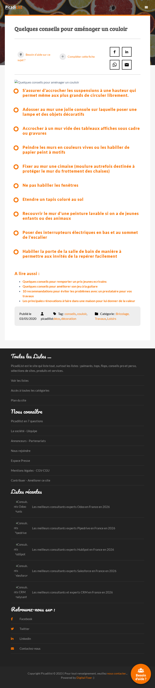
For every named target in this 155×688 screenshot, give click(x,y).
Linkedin (25, 638)
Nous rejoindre (20, 450)
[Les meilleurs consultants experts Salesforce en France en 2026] (21, 571)
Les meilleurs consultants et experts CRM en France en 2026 (72, 592)
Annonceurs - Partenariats (28, 441)
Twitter (24, 629)
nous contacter (116, 673)
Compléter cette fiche (81, 56)
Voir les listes (20, 380)
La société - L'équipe (24, 431)
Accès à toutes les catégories (30, 390)
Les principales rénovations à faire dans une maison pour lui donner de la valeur (79, 301)
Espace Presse (20, 460)
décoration (68, 318)
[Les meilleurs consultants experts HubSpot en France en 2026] (21, 549)
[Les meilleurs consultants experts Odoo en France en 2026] (21, 506)
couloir (82, 314)
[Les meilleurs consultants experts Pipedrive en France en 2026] (21, 528)
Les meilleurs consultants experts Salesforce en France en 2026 (74, 571)
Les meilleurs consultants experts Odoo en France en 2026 (71, 507)
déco (56, 318)
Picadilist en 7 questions (27, 421)
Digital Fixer (84, 677)
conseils (70, 314)
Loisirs (111, 318)
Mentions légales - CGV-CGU (30, 470)
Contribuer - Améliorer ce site (30, 480)
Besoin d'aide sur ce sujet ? (34, 57)
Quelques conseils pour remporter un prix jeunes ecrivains (65, 281)
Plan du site (18, 400)
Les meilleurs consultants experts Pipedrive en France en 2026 (73, 528)
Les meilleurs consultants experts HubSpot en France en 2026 (73, 549)
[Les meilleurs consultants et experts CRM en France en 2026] (21, 592)
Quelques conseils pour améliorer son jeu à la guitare (60, 286)
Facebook (25, 619)
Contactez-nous (30, 648)
